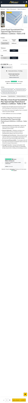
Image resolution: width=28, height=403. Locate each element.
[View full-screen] (20, 12)
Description (3, 96)
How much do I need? (20, 89)
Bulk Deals (3, 9)
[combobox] (13, 5)
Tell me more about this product (8, 92)
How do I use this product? (7, 89)
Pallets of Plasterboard (11, 9)
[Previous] (2, 15)
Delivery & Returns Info (14, 77)
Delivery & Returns (21, 96)
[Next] (25, 15)
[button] (1, 2)
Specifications (12, 96)
